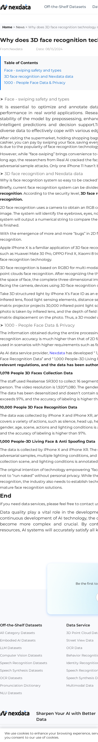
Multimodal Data (79, 685)
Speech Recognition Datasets (23, 663)
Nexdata (57, 353)
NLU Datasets (11, 693)
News (20, 27)
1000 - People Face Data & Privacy (34, 82)
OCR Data (74, 648)
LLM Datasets (11, 648)
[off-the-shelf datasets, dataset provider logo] (15, 8)
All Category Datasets (17, 633)
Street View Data (79, 640)
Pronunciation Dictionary (20, 685)
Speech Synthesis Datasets (21, 670)
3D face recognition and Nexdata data (38, 76)
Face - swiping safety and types (32, 70)
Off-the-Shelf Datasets (65, 7)
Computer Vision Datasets (21, 655)
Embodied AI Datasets (18, 640)
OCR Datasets (11, 678)
